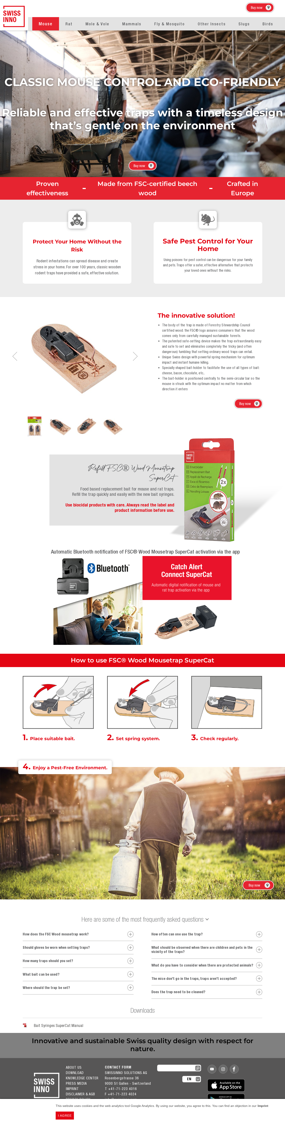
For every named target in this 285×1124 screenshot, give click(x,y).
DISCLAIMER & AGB (80, 1094)
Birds (268, 24)
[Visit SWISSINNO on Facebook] (234, 1069)
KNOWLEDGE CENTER (82, 1078)
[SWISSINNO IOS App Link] (226, 1085)
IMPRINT (72, 1089)
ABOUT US (74, 1067)
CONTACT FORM (118, 1067)
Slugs (244, 24)
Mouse (46, 23)
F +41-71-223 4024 (120, 1094)
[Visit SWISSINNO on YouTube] (212, 1069)
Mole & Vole (97, 24)
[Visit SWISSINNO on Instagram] (223, 1069)
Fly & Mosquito (169, 24)
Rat (69, 24)
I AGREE (65, 1115)
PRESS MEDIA (76, 1083)
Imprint (263, 1106)
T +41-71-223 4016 (121, 1089)
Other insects (212, 24)
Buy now (256, 8)
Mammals (131, 24)
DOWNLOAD (75, 1073)
